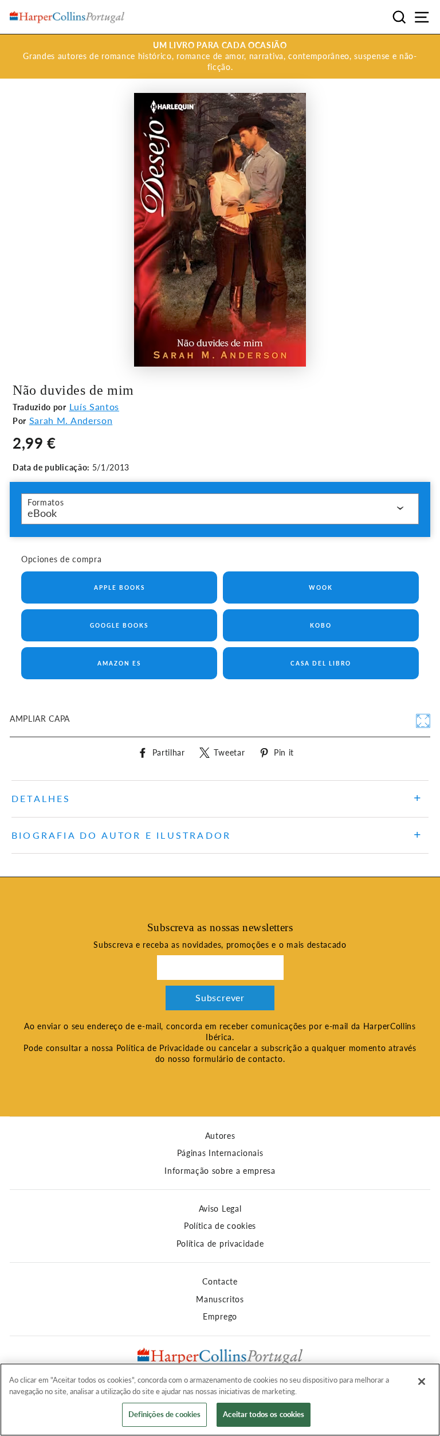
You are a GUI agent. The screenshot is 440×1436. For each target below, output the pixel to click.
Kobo (321, 625)
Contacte (219, 1281)
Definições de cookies (164, 1414)
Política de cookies (220, 1226)
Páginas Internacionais (220, 1153)
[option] (220, 56)
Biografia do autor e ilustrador (121, 835)
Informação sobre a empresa (220, 1171)
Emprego (220, 1316)
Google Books (119, 625)
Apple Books (119, 587)
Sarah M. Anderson (71, 420)
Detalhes (41, 798)
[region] (220, 1399)
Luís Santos (94, 406)
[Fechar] (421, 1381)
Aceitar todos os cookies (263, 1414)
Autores (220, 1136)
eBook (42, 513)
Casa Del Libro (320, 663)
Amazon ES (119, 663)
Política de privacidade (220, 1243)
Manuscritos (219, 1299)
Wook (321, 587)
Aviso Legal (220, 1208)
